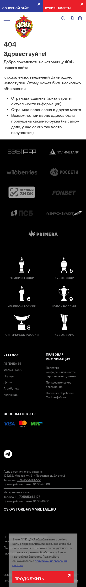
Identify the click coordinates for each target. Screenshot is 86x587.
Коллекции (11, 394)
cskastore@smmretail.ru (30, 509)
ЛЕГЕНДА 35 (12, 363)
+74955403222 (29, 480)
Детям (8, 382)
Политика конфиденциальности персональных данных (61, 372)
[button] (7, 19)
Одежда (9, 376)
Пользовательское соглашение (58, 385)
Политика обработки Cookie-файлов (60, 395)
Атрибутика (11, 388)
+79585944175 (28, 497)
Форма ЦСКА (13, 370)
